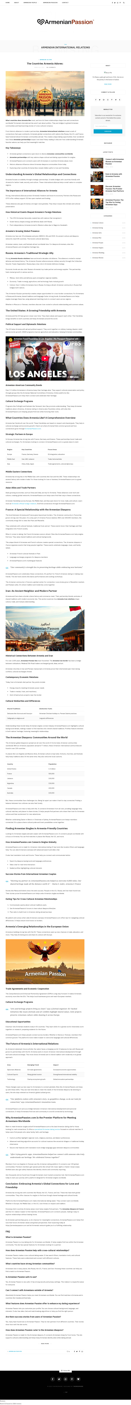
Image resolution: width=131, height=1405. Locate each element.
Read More (108, 84)
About (16, 2)
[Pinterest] (79, 1351)
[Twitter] (59, 1379)
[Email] (82, 1351)
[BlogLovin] (78, 1379)
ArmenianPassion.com (33, 429)
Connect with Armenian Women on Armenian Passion (115, 161)
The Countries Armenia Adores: (45, 63)
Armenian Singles (97, 248)
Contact (65, 2)
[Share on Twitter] (77, 1351)
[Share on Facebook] (74, 1351)
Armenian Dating (97, 228)
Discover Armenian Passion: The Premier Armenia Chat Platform (115, 188)
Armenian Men (96, 238)
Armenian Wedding (98, 253)
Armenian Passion (50, 2)
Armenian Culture (46, 59)
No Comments (51, 67)
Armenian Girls (97, 233)
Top (66, 1392)
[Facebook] (52, 1379)
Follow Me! (66, 1371)
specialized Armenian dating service (47, 1129)
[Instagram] (65, 1379)
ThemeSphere (78, 1386)
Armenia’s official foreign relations (24, 504)
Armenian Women (97, 258)
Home (8, 2)
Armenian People (30, 2)
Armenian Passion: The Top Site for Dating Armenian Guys (115, 202)
